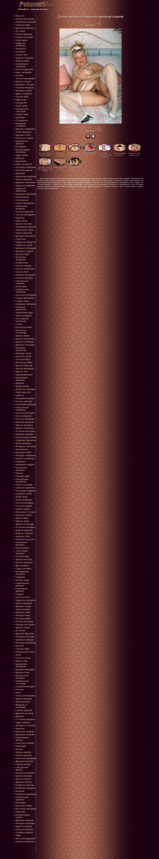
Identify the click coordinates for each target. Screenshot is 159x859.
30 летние (20, 52)
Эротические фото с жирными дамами (45, 154)
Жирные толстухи (24, 533)
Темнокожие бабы (24, 312)
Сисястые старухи (24, 138)
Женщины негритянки (20, 349)
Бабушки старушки (24, 434)
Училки (18, 324)
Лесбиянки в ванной (25, 22)
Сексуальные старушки (22, 282)
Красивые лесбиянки (25, 248)
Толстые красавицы (25, 78)
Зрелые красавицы (24, 368)
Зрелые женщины (24, 425)
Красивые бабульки (25, 28)
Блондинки (20, 146)
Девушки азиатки (23, 782)
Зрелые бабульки (23, 365)
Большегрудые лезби (25, 437)
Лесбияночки (21, 449)
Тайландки (20, 746)
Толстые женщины (24, 503)
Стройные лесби (23, 494)
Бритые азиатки (23, 779)
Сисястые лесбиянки (25, 295)
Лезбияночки (21, 263)
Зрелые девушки (23, 699)
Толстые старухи (23, 506)
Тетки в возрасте (23, 315)
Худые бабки (21, 155)
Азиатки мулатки (23, 755)
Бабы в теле (21, 661)
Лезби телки (21, 106)
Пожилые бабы (22, 25)
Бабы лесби (21, 221)
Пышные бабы (22, 649)
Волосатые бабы (23, 327)
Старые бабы (22, 114)
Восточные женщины (25, 809)
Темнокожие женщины (21, 207)
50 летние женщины (25, 431)
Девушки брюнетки (24, 633)
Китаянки (19, 791)
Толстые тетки (22, 597)
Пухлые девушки (23, 34)
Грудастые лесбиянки (20, 44)
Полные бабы (22, 580)
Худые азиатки (22, 722)
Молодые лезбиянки (25, 455)
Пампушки (20, 461)
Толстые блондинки (25, 215)
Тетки (18, 692)
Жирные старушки (24, 58)
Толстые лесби (22, 658)
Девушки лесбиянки (25, 182)
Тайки (18, 835)
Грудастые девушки (25, 185)
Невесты (19, 395)
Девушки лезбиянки (25, 129)
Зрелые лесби (22, 336)
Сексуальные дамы (24, 624)
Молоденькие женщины (22, 572)
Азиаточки (20, 812)
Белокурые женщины (25, 167)
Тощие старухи (22, 509)
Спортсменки (21, 200)
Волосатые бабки (23, 362)
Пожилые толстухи (24, 539)
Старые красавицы (24, 298)
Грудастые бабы (23, 568)
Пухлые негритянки (24, 269)
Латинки (19, 75)
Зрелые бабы (22, 518)
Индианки (20, 117)
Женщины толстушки (25, 446)
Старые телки (22, 301)
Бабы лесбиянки (23, 72)
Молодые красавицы (25, 643)
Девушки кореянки (24, 820)
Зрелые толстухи (23, 559)
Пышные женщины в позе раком (60, 168)
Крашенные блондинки (21, 665)
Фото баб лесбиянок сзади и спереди (89, 154)
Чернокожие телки (24, 230)
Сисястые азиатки (24, 829)
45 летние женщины (25, 527)
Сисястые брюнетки (25, 488)
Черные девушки (23, 179)
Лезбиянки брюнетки (25, 440)
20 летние (20, 630)
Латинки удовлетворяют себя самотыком (104, 154)
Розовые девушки (24, 278)
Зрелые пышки (22, 627)
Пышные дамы (22, 476)
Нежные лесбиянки (24, 458)
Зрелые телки (22, 521)
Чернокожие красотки (25, 227)
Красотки (19, 158)
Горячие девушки (23, 710)
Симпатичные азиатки (22, 738)
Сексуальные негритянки (22, 480)
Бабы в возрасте (23, 164)
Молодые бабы (22, 615)
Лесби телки (21, 497)
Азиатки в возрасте (24, 841)
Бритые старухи (23, 81)
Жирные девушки (24, 530)
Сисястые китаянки (24, 743)
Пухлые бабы (22, 97)
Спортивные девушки (21, 590)
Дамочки (19, 716)
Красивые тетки (23, 135)
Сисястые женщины (25, 413)
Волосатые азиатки (24, 773)
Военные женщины (24, 422)
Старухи (19, 594)
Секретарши (21, 40)
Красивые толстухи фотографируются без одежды (45, 168)
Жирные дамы (22, 61)
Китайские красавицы (25, 794)
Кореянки (20, 728)
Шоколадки (21, 286)
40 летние (20, 31)
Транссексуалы (22, 702)
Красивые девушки (24, 640)
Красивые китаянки (24, 731)
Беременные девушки (21, 142)
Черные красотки (23, 233)
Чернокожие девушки (25, 176)
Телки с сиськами (23, 485)
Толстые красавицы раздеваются (119, 154)
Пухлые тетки (22, 272)
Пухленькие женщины (21, 468)
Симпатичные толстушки (22, 682)
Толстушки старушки (25, 491)
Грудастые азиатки (24, 785)
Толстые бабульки (24, 212)
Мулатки (19, 646)
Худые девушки (23, 609)
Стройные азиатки (24, 832)
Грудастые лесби (23, 245)
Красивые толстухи (24, 84)
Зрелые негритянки (24, 339)
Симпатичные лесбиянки (22, 290)
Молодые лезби (23, 452)
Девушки (19, 383)
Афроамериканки (23, 374)
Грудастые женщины (25, 242)
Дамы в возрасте (23, 94)
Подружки (20, 577)
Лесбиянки (20, 49)
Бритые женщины (24, 562)
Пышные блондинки (25, 275)
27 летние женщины (25, 719)
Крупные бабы (22, 254)
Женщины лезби (23, 90)
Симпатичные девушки (22, 584)
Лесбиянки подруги (24, 464)
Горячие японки (23, 764)
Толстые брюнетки (24, 69)
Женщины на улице (25, 637)
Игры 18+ (20, 16)
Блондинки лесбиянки (20, 124)
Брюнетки (20, 173)
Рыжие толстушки (24, 37)
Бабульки (20, 218)
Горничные (20, 239)
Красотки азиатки (23, 826)
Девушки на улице (24, 713)
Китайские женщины (25, 788)
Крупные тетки (22, 672)
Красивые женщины (25, 669)
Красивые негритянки (25, 194)
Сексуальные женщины (22, 676)
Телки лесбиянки (23, 500)
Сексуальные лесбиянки (22, 65)
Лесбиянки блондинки (20, 258)
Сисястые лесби (23, 356)
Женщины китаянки (25, 823)
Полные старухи (23, 266)
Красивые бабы (23, 612)
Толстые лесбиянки (25, 419)
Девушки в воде (23, 606)
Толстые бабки (22, 359)
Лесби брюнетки (23, 132)
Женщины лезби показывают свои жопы (75, 168)
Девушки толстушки (25, 345)
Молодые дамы (23, 618)
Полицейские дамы (24, 398)
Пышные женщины (24, 87)
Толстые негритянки (25, 696)
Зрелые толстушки (24, 524)
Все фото (90, 25)
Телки (18, 655)
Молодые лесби (23, 353)
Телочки (19, 689)
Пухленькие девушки (25, 404)
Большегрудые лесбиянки (22, 150)
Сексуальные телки (24, 652)
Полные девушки (23, 401)
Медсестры (21, 100)
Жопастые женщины (25, 389)
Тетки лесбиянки (23, 416)
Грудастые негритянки (20, 189)
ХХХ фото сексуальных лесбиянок (60, 154)
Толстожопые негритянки (22, 320)
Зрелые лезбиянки (24, 428)
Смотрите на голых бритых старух (134, 154)
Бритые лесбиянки (24, 342)
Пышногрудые (22, 548)
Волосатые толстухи (25, 512)
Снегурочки (21, 103)
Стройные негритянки (20, 308)
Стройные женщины (25, 686)
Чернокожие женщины (21, 379)
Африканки (20, 161)
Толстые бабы (22, 556)
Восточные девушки (25, 838)
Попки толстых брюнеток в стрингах (75, 154)
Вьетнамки (20, 803)
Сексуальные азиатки (22, 768)
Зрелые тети (21, 371)
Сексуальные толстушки (22, 110)
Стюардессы (21, 120)
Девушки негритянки (25, 236)
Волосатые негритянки (20, 331)
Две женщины (22, 565)
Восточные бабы (23, 806)
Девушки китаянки (24, 761)
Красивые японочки (25, 734)
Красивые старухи (24, 251)
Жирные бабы (22, 386)
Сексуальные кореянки (22, 798)
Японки (19, 749)
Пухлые (19, 473)
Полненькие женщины (21, 543)
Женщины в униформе (21, 706)
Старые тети (21, 55)
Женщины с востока (25, 725)
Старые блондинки (24, 203)
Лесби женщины (23, 443)
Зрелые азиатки (23, 752)
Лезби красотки (22, 392)
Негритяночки (22, 197)
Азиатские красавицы (25, 758)
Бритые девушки (23, 603)
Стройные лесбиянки (25, 304)
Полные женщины (24, 621)
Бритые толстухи (23, 224)
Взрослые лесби (23, 515)
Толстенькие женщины (21, 552)
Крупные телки (22, 536)
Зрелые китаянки (23, 776)
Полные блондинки (24, 19)
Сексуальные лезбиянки (22, 408)
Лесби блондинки (23, 170)
